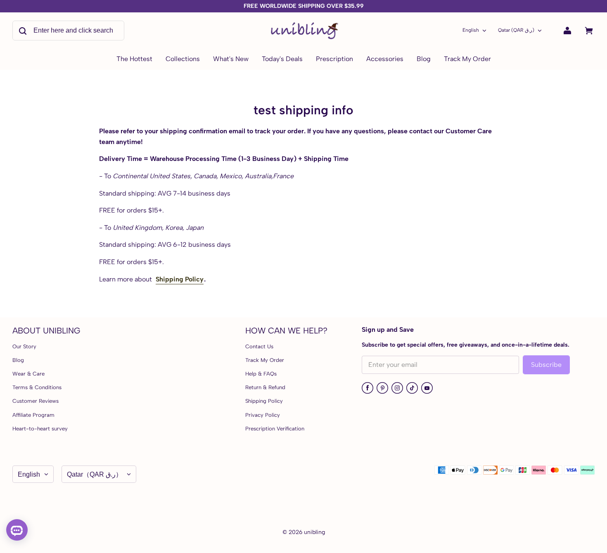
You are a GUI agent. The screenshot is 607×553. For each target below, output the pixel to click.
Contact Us (259, 346)
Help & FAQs (261, 374)
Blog (18, 360)
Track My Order (264, 360)
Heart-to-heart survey (40, 428)
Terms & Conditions (37, 387)
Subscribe (546, 365)
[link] (183, 59)
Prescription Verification (274, 428)
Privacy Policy (262, 415)
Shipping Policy (180, 279)
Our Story (24, 346)
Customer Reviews (35, 401)
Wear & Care (28, 374)
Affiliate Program (33, 415)
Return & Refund (265, 387)
